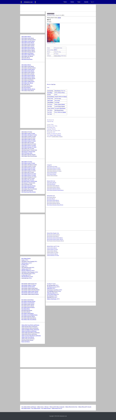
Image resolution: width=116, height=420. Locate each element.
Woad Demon (58, 90)
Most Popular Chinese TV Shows (28, 285)
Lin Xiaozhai (50, 90)
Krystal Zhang (50, 96)
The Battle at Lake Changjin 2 (28, 272)
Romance (59, 135)
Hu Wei (49, 94)
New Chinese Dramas (46, 408)
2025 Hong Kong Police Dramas (28, 191)
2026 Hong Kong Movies (26, 59)
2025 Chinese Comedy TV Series (28, 166)
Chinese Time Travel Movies (27, 337)
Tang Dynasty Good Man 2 (53, 289)
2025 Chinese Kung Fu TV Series (28, 173)
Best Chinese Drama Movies (53, 200)
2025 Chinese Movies (26, 64)
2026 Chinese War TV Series (27, 148)
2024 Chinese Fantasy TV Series (54, 169)
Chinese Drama (57, 55)
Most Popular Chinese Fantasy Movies (55, 239)
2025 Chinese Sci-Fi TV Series (28, 178)
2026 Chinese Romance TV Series (28, 147)
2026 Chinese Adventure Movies (28, 39)
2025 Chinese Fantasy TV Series (28, 170)
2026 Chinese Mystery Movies (28, 50)
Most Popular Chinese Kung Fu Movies (30, 294)
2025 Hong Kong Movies (26, 86)
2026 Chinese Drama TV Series (28, 137)
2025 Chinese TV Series (26, 161)
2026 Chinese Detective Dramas (28, 154)
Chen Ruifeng (50, 102)
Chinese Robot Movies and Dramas (29, 334)
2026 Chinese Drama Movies (27, 42)
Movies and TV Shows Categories (57, 406)
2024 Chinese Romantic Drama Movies (55, 190)
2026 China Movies (25, 57)
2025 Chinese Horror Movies (27, 73)
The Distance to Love (51, 286)
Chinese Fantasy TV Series (52, 252)
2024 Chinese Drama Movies (53, 185)
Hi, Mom (23, 264)
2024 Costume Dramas (52, 172)
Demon (65, 96)
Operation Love (50, 297)
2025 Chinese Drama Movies (27, 70)
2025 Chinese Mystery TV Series (28, 175)
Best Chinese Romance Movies (53, 203)
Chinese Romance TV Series (53, 255)
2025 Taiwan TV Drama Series (28, 182)
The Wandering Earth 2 (26, 273)
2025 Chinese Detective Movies (28, 89)
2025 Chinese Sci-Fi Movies (27, 79)
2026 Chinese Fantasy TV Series (28, 140)
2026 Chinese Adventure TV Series (29, 134)
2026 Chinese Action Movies (27, 38)
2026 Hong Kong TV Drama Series (29, 150)
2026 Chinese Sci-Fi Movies (27, 53)
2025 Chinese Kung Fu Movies (28, 75)
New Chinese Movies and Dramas (28, 406)
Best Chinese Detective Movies (28, 316)
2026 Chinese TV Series (26, 131)
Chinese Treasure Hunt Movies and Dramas (31, 335)
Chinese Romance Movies (52, 253)
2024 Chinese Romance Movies (53, 188)
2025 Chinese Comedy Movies (28, 69)
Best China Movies (51, 198)
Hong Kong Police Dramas (27, 340)
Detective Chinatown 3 (26, 270)
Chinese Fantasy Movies (52, 250)
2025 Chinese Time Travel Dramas (29, 188)
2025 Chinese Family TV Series (28, 169)
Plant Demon (62, 108)
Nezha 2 (23, 260)
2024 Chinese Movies (51, 182)
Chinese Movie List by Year (71, 406)
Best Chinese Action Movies (27, 299)
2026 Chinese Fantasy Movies (28, 44)
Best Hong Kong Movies (26, 310)
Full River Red (24, 269)
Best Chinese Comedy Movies (27, 302)
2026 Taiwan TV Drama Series (28, 151)
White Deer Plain (51, 292)
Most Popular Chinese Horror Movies (29, 292)
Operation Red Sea (25, 276)
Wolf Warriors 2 (25, 263)
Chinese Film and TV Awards (84, 406)
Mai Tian (53, 84)
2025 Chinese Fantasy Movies (28, 72)
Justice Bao (49, 288)
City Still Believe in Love (52, 291)
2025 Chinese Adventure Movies (28, 67)
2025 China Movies (25, 84)
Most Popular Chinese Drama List (29, 283)
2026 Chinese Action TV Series (28, 133)
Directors (47, 406)
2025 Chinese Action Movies (27, 66)
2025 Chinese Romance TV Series (28, 176)
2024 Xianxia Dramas (51, 174)
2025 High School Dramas (27, 190)
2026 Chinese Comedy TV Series (28, 136)
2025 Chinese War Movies (27, 83)
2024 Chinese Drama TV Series (53, 167)
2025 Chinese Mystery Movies (28, 76)
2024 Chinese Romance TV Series (54, 171)
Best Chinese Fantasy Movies (53, 201)
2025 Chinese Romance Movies (28, 78)
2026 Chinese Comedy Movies (28, 41)
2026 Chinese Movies (26, 36)
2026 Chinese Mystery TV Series (28, 145)
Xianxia (60, 136)
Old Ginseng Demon (59, 110)
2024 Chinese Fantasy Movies (53, 187)
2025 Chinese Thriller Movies (27, 81)
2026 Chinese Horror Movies (27, 47)
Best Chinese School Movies (27, 313)
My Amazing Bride (51, 285)
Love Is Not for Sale (51, 294)
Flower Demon (61, 104)
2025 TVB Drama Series (26, 184)
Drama (51, 135)
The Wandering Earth (26, 267)
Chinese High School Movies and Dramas (30, 332)
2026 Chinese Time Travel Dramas (29, 156)
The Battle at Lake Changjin (27, 261)
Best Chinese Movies (51, 197)
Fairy (60, 98)
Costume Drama (55, 136)
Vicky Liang (50, 100)
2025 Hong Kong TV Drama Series (29, 181)
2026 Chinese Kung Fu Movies (28, 48)
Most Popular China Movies (53, 236)
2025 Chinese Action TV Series (28, 163)
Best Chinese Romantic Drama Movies (55, 204)
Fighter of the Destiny (52, 298)
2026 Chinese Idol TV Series (27, 142)
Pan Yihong (49, 92)
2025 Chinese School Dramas (27, 187)
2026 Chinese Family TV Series (28, 139)
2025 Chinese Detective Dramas (28, 185)
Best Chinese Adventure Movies (28, 301)
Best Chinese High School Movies (28, 317)
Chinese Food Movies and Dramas (29, 331)
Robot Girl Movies (25, 341)
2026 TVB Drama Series (26, 153)
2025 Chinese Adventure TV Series (29, 164)
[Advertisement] (52, 8)
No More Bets (24, 275)
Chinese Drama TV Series (52, 249)
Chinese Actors (40, 406)
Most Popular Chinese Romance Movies (55, 240)
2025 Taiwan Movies (26, 87)
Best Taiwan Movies (25, 311)
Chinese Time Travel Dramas (27, 338)
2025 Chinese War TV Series (27, 179)
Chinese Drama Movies (52, 247)
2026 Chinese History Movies (27, 45)
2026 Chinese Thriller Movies (27, 54)
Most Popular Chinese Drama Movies (55, 237)
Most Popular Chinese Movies (53, 234)
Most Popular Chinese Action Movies (29, 288)
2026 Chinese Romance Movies (28, 51)
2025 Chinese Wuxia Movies (27, 90)
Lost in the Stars (25, 278)
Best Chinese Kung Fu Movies (28, 307)
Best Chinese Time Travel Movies (28, 319)
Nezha (22, 266)
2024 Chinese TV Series (51, 15)
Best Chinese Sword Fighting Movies (29, 314)
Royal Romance (50, 295)
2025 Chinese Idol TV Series (27, 172)
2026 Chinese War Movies (27, 56)
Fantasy (55, 135)
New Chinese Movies (35, 408)
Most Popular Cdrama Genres (28, 286)
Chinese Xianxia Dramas (52, 175)
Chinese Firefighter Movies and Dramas (30, 329)
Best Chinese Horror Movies (27, 305)
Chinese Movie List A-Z (57, 408)
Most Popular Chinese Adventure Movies (30, 289)
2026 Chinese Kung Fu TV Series (28, 143)
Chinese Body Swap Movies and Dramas (30, 325)
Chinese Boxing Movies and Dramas (29, 326)
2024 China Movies (51, 184)
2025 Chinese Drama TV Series (28, 167)
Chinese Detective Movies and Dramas (29, 328)
